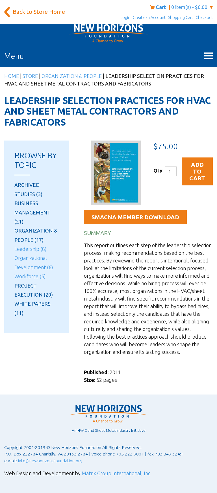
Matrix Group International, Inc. (116, 473)
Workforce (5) (30, 276)
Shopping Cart (180, 17)
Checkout (204, 17)
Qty (157, 170)
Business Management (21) (32, 212)
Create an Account (149, 17)
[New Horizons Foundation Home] (108, 33)
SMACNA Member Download (135, 217)
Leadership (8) (30, 249)
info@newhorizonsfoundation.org (50, 460)
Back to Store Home (39, 11)
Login (125, 17)
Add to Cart (197, 171)
